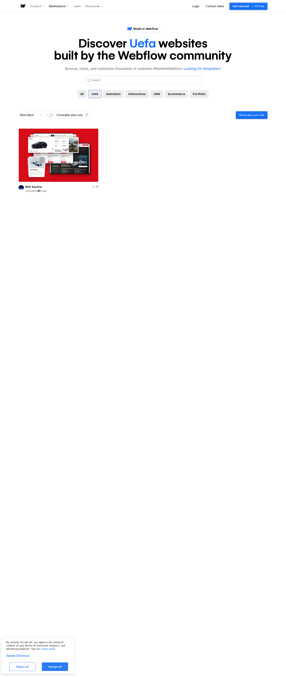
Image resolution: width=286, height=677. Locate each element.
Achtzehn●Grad (35, 191)
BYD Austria (33, 186)
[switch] (50, 115)
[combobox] (31, 115)
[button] (37, 6)
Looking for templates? (202, 69)
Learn (77, 6)
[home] (23, 6)
